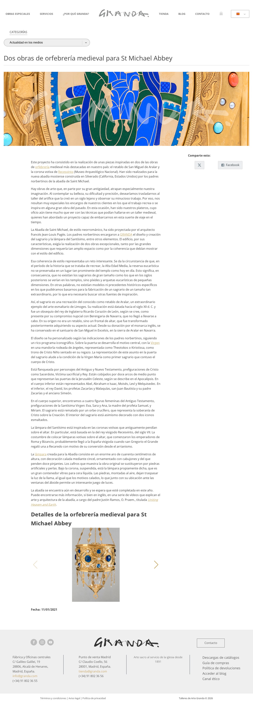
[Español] (239, 14)
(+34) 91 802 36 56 (91, 676)
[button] (156, 565)
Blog (181, 14)
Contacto (202, 14)
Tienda (164, 14)
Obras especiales (18, 14)
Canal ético (211, 679)
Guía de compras (215, 663)
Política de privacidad (94, 698)
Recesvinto (65, 172)
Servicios (46, 14)
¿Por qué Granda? (76, 14)
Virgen (155, 343)
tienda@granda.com (93, 671)
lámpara (40, 454)
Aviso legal (74, 698)
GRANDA (126, 234)
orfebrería (42, 167)
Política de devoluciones (221, 668)
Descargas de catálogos (220, 657)
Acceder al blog (214, 673)
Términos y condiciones (53, 698)
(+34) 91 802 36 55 (25, 681)
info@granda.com (25, 676)
